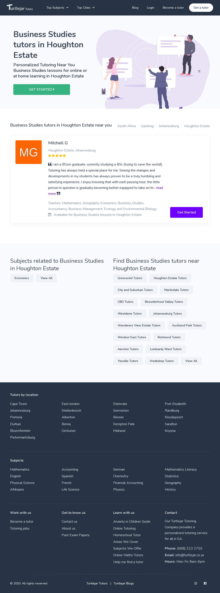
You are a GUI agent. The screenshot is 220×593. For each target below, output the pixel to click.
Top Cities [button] (83, 8)
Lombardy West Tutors (166, 349)
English (15, 476)
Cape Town (18, 404)
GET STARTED (41, 89)
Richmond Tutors (169, 337)
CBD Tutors (125, 302)
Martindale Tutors (176, 290)
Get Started (186, 212)
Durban (15, 424)
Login (150, 8)
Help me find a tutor (128, 562)
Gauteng (147, 126)
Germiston (121, 410)
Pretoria (16, 417)
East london (70, 404)
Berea (66, 424)
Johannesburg (169, 126)
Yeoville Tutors (128, 361)
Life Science (70, 489)
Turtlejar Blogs (124, 583)
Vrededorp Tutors (162, 361)
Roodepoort (174, 417)
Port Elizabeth (175, 404)
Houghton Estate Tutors (170, 278)
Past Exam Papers (76, 535)
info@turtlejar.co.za (190, 555)
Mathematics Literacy (181, 469)
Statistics (172, 476)
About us (68, 528)
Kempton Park (124, 424)
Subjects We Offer (127, 548)
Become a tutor (173, 8)
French (67, 482)
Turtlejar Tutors (97, 583)
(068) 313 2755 (189, 548)
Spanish (67, 476)
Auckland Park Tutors (187, 325)
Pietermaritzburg (22, 437)
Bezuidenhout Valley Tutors (164, 302)
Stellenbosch (71, 410)
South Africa (127, 126)
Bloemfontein (20, 430)
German (119, 469)
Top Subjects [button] (55, 8)
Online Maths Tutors (128, 555)
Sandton (171, 424)
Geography (173, 482)
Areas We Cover (125, 541)
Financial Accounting (128, 482)
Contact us (69, 521)
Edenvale (120, 404)
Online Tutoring (124, 528)
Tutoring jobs (19, 528)
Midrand (119, 430)
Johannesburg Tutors (167, 314)
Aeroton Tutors (128, 349)
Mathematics (19, 469)
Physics (119, 489)
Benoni (118, 417)
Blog (135, 8)
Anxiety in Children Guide (131, 521)
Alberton (68, 417)
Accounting (70, 469)
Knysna (170, 430)
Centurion (69, 430)
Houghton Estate (197, 126)
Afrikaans (17, 489)
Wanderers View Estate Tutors (139, 325)
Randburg (172, 410)
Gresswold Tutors (130, 278)
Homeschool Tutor (127, 535)
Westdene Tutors (130, 314)
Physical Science (22, 482)
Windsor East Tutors (132, 337)
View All (46, 278)
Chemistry (120, 476)
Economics (22, 278)
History (170, 489)
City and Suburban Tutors (135, 290)
